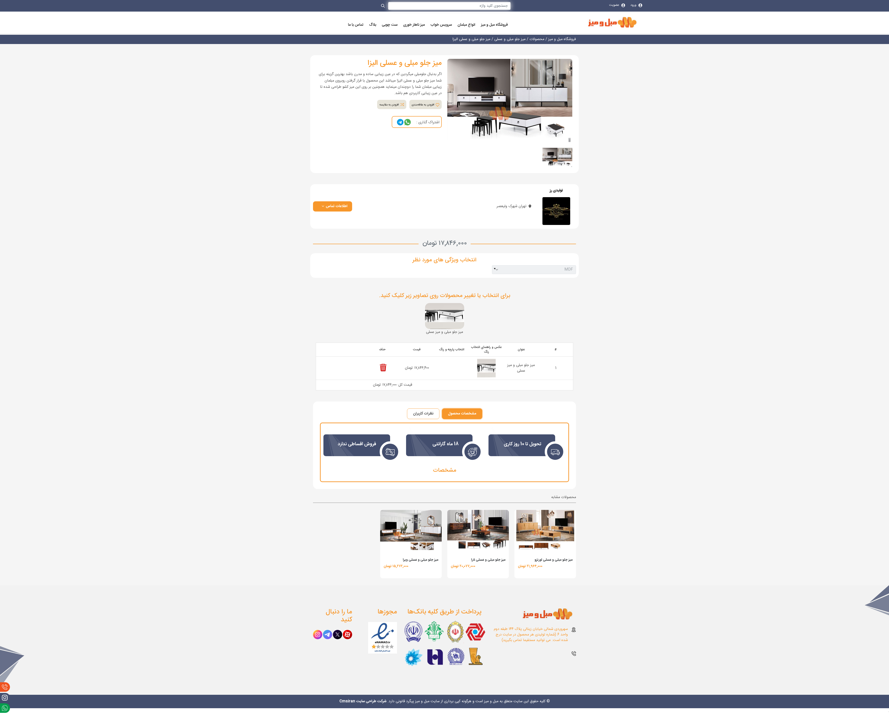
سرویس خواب (441, 25)
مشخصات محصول (462, 414)
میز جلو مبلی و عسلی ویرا (420, 560)
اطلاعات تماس (336, 206)
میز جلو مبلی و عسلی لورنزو (554, 560)
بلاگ (372, 25)
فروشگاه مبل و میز (494, 25)
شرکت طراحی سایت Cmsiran (362, 701)
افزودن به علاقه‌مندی (423, 104)
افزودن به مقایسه (389, 104)
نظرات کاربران (423, 414)
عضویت (614, 5)
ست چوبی (390, 25)
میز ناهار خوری (414, 25)
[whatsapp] (407, 122)
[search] (383, 7)
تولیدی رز (556, 190)
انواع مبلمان (466, 25)
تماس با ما (355, 25)
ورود (633, 5)
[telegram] (400, 122)
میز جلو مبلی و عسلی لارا (488, 560)
